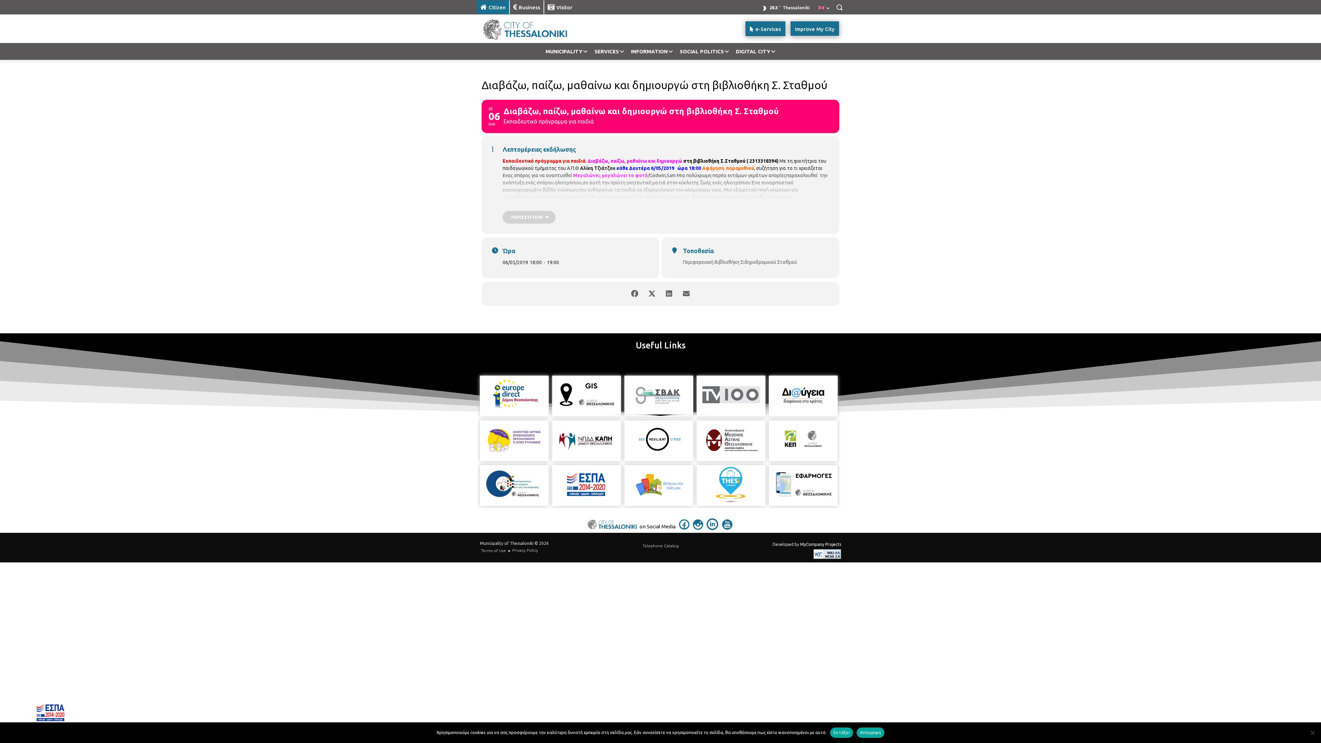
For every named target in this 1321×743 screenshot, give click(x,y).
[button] (839, 7)
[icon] (684, 527)
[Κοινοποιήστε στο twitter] (651, 293)
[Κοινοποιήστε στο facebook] (634, 293)
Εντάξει (842, 732)
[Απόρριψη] (1312, 732)
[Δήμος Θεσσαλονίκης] (532, 28)
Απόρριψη (870, 732)
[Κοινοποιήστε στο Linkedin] (669, 293)
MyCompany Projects (820, 544)
